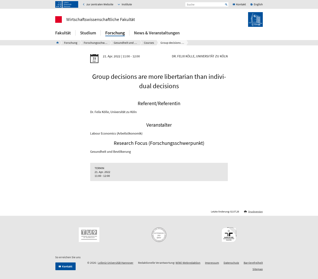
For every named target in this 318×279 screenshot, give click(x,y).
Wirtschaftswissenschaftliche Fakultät (100, 19)
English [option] (258, 4)
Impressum (212, 262)
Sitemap (257, 269)
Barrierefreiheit (253, 262)
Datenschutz (231, 262)
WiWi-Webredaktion (188, 262)
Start (226, 4)
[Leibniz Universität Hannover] (66, 4)
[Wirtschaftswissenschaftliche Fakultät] (56, 42)
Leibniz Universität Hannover (115, 262)
